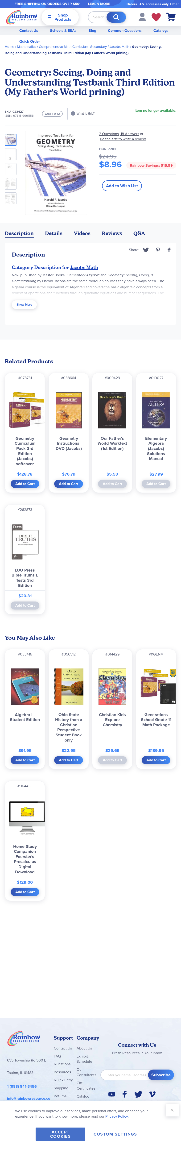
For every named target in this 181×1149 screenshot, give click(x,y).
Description (19, 233)
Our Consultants (86, 1072)
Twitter (146, 250)
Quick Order (29, 41)
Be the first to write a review (123, 139)
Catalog (83, 1096)
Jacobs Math (119, 46)
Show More (24, 304)
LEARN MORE (99, 3)
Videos (82, 233)
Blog (92, 30)
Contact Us (28, 30)
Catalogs (161, 30)
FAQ (57, 1056)
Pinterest (158, 250)
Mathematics (26, 46)
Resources (62, 1072)
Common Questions (125, 30)
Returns (60, 1096)
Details (53, 233)
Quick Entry (63, 1080)
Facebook (169, 250)
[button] (142, 16)
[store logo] (21, 17)
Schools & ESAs (63, 30)
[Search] (116, 17)
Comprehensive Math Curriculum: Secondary (73, 46)
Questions (62, 1064)
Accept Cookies (60, 1134)
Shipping (61, 1088)
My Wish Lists (156, 17)
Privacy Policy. (117, 1116)
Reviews (112, 233)
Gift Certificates (86, 1085)
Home (9, 46)
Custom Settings (115, 1134)
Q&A (139, 233)
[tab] (19, 234)
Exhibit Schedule (84, 1059)
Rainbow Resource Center (24, 1039)
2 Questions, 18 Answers (119, 134)
